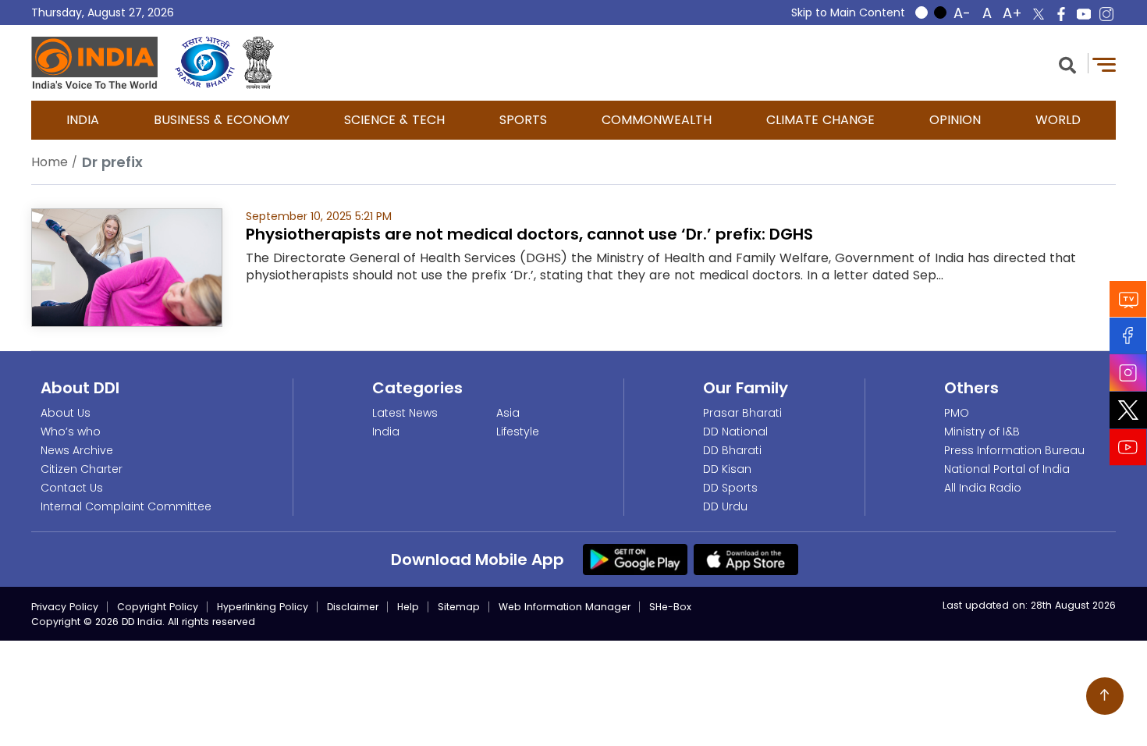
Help (408, 606)
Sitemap (459, 606)
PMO (956, 413)
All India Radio (982, 488)
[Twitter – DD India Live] (1038, 14)
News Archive (77, 450)
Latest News (405, 413)
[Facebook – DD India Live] (1061, 14)
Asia (508, 413)
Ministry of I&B (982, 431)
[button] (1067, 64)
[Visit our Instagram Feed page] (1128, 373)
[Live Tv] (1128, 299)
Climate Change (820, 120)
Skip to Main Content (848, 12)
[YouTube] (1128, 447)
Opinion (955, 120)
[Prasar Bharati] (204, 63)
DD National (735, 431)
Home (49, 162)
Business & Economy (221, 120)
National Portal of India (1007, 469)
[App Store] (746, 559)
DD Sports (730, 488)
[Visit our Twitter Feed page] (1128, 410)
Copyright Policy (157, 606)
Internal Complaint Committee (126, 506)
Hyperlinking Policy (262, 606)
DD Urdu (725, 506)
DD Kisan (727, 469)
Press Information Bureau (1014, 450)
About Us (66, 413)
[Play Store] (635, 559)
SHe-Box (670, 606)
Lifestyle (517, 431)
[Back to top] (1105, 696)
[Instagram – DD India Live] (1106, 14)
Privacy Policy (64, 606)
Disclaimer (352, 606)
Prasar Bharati (742, 413)
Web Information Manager (564, 606)
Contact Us (72, 488)
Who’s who (71, 431)
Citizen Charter (82, 469)
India (82, 120)
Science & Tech (394, 120)
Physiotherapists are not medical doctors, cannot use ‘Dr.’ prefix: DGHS (529, 234)
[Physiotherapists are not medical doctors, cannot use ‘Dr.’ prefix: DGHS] (127, 266)
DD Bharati (732, 450)
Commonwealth (657, 120)
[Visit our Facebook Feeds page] (1128, 336)
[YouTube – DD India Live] (1083, 14)
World (1058, 120)
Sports (523, 120)
